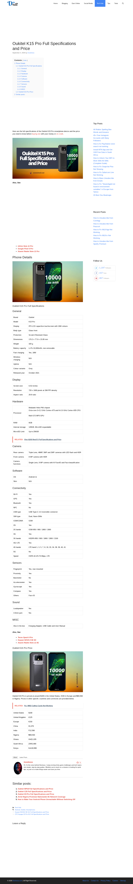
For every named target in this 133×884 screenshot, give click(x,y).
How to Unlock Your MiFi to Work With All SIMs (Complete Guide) (103, 160)
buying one (36, 134)
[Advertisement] (66, 21)
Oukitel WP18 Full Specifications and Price (35, 789)
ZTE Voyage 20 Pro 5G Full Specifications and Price (32, 814)
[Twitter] (80, 762)
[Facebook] (77, 762)
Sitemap (123, 881)
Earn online (76, 3)
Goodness (28, 762)
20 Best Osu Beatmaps (102, 195)
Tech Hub (100, 3)
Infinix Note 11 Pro (25, 246)
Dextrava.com (17, 881)
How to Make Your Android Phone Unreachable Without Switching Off (46, 799)
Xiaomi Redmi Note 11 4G (28, 643)
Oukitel (23, 810)
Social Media (88, 3)
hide (25, 60)
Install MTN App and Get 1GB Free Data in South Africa (102, 152)
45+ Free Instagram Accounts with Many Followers (101, 138)
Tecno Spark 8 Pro (25, 637)
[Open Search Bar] (123, 3)
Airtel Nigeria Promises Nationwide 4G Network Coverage (41, 797)
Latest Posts (23, 757)
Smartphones (30, 810)
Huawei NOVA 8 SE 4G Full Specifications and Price (32, 812)
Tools (116, 3)
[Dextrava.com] (13, 3)
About (15, 757)
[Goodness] (18, 774)
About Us (86, 881)
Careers (115, 881)
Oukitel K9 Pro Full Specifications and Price (36, 794)
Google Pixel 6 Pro (25, 249)
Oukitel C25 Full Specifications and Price (35, 792)
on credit (59, 134)
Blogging (65, 3)
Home (56, 3)
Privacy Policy (105, 881)
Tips (108, 3)
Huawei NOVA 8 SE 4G (27, 640)
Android (17, 810)
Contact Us (95, 881)
